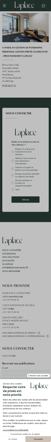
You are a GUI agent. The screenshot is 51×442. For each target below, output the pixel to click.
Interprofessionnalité (15, 267)
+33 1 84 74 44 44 (10, 312)
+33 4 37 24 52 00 (10, 328)
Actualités (8, 260)
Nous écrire (9, 356)
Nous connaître (11, 250)
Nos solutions (10, 257)
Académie (7, 264)
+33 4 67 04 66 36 (10, 300)
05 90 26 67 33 (9, 86)
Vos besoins (9, 253)
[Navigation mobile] (5, 6)
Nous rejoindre (11, 271)
